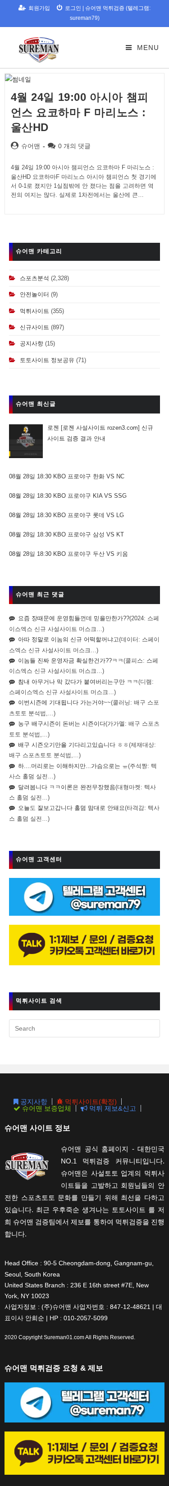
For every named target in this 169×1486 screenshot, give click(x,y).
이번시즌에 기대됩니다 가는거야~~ (64, 702)
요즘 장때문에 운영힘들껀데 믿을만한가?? (73, 618)
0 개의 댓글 (74, 146)
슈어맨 (30, 146)
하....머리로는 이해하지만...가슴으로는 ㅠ (73, 766)
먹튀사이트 (34, 311)
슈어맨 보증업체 (45, 1108)
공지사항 (31, 343)
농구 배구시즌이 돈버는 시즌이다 (61, 723)
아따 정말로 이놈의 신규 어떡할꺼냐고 (68, 639)
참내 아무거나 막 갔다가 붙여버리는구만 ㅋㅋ (78, 681)
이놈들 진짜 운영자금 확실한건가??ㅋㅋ (70, 660)
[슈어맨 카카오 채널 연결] (84, 944)
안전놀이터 (34, 294)
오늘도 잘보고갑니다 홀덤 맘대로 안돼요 (71, 807)
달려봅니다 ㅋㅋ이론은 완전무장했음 (66, 787)
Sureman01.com (64, 1337)
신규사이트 (34, 327)
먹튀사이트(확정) (90, 1101)
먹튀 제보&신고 (111, 1108)
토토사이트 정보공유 (47, 360)
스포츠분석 (34, 278)
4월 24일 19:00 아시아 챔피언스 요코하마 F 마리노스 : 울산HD (80, 112)
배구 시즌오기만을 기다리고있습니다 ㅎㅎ (73, 744)
